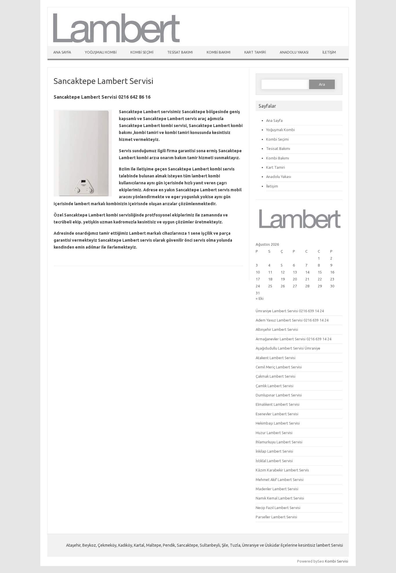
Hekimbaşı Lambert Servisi (278, 423)
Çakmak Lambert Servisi (275, 376)
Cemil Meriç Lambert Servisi (279, 367)
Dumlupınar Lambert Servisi (279, 395)
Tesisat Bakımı (180, 52)
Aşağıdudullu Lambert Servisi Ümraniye (288, 348)
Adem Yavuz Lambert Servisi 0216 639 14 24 (292, 320)
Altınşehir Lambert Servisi (277, 329)
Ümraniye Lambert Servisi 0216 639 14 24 (290, 311)
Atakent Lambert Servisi (275, 358)
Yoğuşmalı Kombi (101, 52)
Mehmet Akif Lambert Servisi (280, 479)
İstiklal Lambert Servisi (274, 461)
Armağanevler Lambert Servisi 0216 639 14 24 (293, 339)
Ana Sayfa (62, 52)
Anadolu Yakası (294, 52)
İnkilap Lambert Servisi (274, 451)
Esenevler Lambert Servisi (277, 414)
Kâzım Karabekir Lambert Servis (282, 470)
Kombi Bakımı (218, 52)
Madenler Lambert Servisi (277, 489)
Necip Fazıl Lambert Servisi (278, 508)
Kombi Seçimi (141, 52)
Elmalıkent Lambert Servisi (277, 404)
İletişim (329, 52)
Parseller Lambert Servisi (276, 517)
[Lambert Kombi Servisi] (115, 44)
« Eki (260, 298)
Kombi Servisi (336, 561)
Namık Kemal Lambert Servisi (280, 498)
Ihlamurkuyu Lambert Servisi (279, 442)
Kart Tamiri (255, 52)
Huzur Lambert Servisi (274, 433)
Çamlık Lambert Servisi (274, 386)
